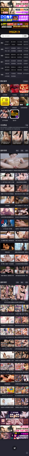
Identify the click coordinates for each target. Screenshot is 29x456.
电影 (2, 55)
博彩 (2, 43)
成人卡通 (19, 54)
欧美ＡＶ (19, 48)
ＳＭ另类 (26, 51)
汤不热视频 (26, 73)
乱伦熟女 (19, 57)
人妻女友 (19, 67)
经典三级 (13, 57)
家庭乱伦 (13, 67)
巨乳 (22, 150)
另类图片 (26, 63)
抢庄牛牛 (26, 44)
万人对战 (19, 42)
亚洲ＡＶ (7, 48)
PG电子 (7, 42)
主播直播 (19, 51)
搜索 (25, 36)
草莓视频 (19, 73)
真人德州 (13, 42)
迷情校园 (7, 70)
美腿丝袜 (7, 63)
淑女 (22, 282)
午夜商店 (13, 73)
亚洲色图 (13, 61)
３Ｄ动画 (26, 48)
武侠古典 (26, 67)
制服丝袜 (7, 57)
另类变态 (26, 57)
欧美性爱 (26, 54)
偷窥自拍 (7, 61)
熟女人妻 (7, 51)
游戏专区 (26, 42)
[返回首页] (27, 452)
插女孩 (7, 73)
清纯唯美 (13, 63)
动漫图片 (26, 61)
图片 (2, 62)
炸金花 (13, 44)
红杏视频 (7, 76)
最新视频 (3, 150)
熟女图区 (19, 63)
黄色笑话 (19, 70)
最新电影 (3, 282)
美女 (17, 150)
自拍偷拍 (13, 48)
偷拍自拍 (13, 54)
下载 (27, 125)
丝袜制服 (13, 51)
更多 (27, 150)
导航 (2, 75)
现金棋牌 (19, 44)
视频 (2, 49)
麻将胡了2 (7, 44)
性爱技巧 (26, 70)
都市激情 (7, 67)
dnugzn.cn (14, 32)
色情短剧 (13, 76)
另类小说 (13, 70)
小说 (2, 68)
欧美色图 (19, 61)
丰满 (17, 282)
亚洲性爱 (7, 54)
